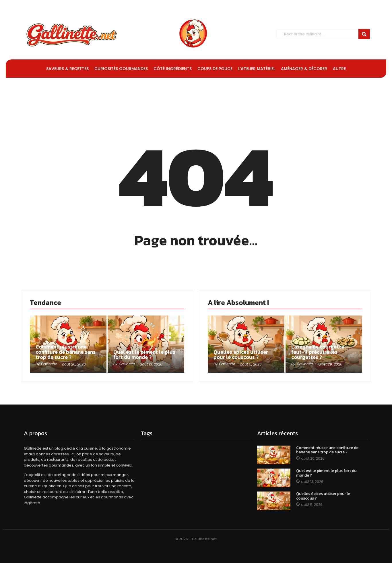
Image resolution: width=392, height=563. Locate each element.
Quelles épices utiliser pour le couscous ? (241, 354)
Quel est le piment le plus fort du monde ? (144, 354)
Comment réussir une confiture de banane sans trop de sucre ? (66, 352)
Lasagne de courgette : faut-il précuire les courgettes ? (318, 352)
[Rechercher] (364, 34)
